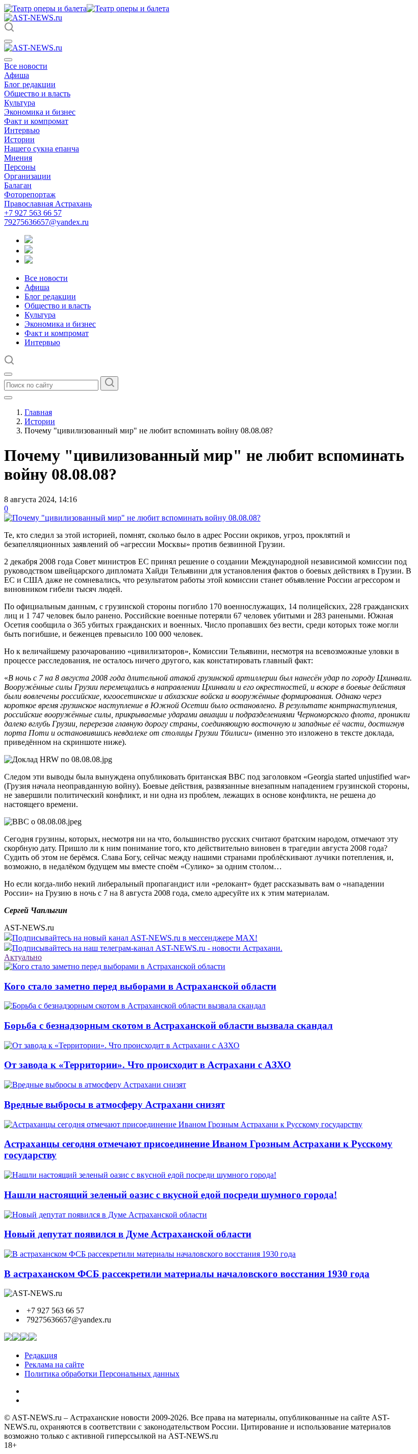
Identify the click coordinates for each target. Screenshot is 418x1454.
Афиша (16, 75)
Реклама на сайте (54, 1364)
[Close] (8, 59)
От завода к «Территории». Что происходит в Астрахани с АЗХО (147, 1064)
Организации (27, 176)
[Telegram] (28, 240)
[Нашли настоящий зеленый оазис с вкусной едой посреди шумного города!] (140, 1175)
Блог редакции (30, 84)
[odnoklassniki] (28, 250)
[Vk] (28, 260)
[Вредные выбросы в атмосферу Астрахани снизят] (95, 1084)
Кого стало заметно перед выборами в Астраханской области (140, 986)
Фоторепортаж (30, 194)
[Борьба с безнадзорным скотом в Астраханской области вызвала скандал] (135, 1005)
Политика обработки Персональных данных (101, 1373)
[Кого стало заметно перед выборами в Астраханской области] (114, 966)
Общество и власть (37, 93)
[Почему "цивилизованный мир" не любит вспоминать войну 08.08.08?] (132, 517)
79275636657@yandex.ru (46, 222)
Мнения (18, 157)
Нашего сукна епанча (41, 148)
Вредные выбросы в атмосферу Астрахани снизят (114, 1104)
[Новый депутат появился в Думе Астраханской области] (105, 1214)
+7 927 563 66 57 (33, 213)
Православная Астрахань (48, 203)
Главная (38, 412)
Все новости (25, 66)
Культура (19, 102)
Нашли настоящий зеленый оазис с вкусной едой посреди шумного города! (170, 1194)
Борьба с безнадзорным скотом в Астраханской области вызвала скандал (168, 1025)
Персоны (20, 167)
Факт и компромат (36, 121)
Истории (19, 139)
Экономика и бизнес (39, 112)
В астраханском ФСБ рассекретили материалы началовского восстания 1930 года (187, 1273)
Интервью (22, 130)
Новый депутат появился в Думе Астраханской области (127, 1234)
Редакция (40, 1355)
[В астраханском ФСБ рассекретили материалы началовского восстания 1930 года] (150, 1254)
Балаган (18, 185)
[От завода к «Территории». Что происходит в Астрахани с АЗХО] (122, 1045)
